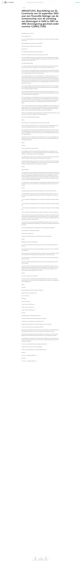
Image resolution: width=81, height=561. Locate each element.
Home (24, 7)
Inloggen (78, 2)
